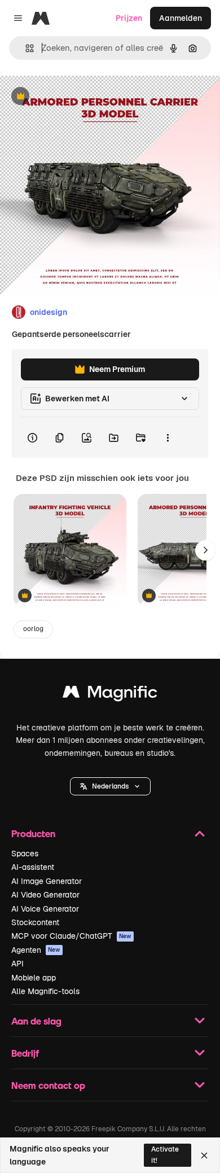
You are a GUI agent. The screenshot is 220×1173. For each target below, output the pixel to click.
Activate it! (165, 1155)
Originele (74, 96)
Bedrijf (25, 1053)
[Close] (204, 1155)
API (17, 963)
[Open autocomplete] (25, 48)
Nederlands (110, 786)
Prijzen (129, 18)
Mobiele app (33, 978)
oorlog (33, 628)
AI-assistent (32, 867)
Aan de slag (36, 1021)
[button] (110, 786)
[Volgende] (205, 550)
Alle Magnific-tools (45, 991)
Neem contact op (48, 1085)
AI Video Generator (45, 895)
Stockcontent (35, 922)
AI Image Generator (46, 881)
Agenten (35, 950)
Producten (33, 833)
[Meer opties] (167, 437)
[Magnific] (110, 694)
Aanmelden (180, 18)
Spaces (24, 853)
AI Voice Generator (45, 909)
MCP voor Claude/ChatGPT (71, 936)
